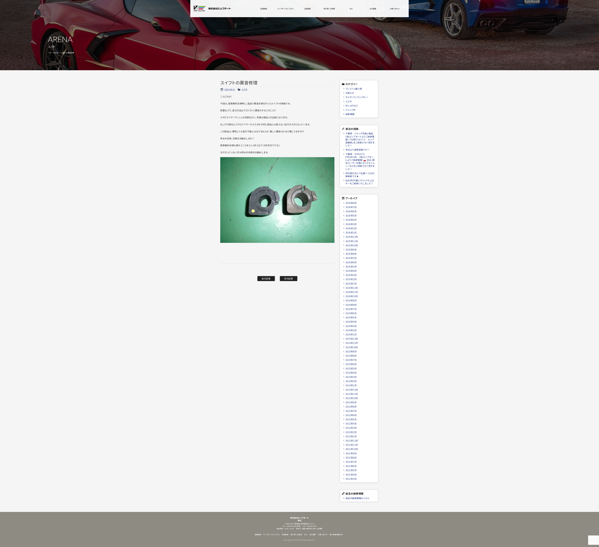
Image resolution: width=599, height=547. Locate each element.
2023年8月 (351, 355)
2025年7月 (351, 257)
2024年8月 (351, 304)
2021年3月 (351, 478)
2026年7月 (351, 207)
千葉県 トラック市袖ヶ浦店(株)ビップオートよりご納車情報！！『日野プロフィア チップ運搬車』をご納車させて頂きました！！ (359, 139)
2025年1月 (351, 283)
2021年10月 (352, 448)
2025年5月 (351, 266)
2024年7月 (351, 308)
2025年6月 (351, 262)
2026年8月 (351, 202)
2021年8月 (351, 457)
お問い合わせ (394, 8)
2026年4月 (351, 219)
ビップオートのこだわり (285, 8)
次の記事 (288, 278)
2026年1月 (351, 232)
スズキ (245, 89)
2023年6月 (351, 364)
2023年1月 (351, 385)
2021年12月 (352, 440)
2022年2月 (351, 432)
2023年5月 (351, 368)
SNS (351, 8)
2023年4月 (351, 372)
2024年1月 (351, 334)
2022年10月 (352, 398)
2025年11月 (352, 241)
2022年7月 (351, 410)
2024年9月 (351, 300)
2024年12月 (352, 287)
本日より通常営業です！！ (358, 149)
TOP (49, 53)
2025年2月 (351, 279)
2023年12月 (352, 338)
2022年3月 (351, 427)
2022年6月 (351, 415)
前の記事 (266, 278)
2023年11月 (352, 342)
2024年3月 (351, 325)
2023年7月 (351, 359)
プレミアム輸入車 (354, 88)
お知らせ (350, 92)
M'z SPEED (352, 105)
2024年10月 (352, 296)
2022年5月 (351, 419)
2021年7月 (351, 461)
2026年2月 (351, 228)
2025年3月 (351, 274)
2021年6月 (351, 465)
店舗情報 (263, 8)
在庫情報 (307, 8)
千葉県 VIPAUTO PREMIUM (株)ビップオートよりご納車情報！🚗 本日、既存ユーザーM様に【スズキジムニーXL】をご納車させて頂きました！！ (360, 161)
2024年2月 (351, 330)
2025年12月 (352, 236)
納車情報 (350, 114)
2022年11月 (352, 393)
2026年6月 (351, 211)
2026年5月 (351, 215)
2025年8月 (351, 253)
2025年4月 (351, 270)
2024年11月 (352, 291)
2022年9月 (351, 402)
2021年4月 (351, 474)
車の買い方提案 (329, 8)
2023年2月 (351, 381)
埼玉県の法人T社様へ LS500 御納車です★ (360, 175)
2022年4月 (351, 423)
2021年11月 (352, 444)
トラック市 (351, 109)
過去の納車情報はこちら (357, 498)
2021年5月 (351, 470)
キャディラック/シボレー (357, 97)
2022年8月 (351, 406)
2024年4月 (351, 321)
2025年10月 (352, 245)
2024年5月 (351, 317)
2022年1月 (351, 436)
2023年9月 (351, 351)
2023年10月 (352, 347)
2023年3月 (351, 376)
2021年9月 (351, 453)
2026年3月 (351, 224)
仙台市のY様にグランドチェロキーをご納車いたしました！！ (359, 182)
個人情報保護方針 (336, 534)
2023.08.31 (229, 89)
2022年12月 (352, 389)
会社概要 (373, 8)
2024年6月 (351, 313)
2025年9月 (351, 249)
